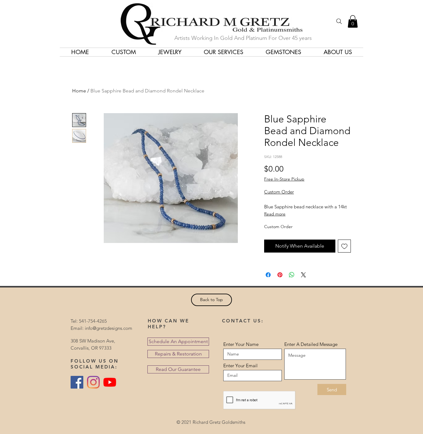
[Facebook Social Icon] (77, 382)
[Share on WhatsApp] (291, 275)
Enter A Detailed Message (311, 344)
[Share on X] (303, 275)
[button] (352, 21)
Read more (275, 214)
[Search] (339, 21)
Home (79, 91)
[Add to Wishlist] (344, 246)
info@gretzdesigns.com (108, 328)
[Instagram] (93, 382)
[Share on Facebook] (268, 275)
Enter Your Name (241, 344)
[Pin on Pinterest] (280, 275)
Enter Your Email (240, 365)
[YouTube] (109, 382)
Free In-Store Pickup (284, 179)
